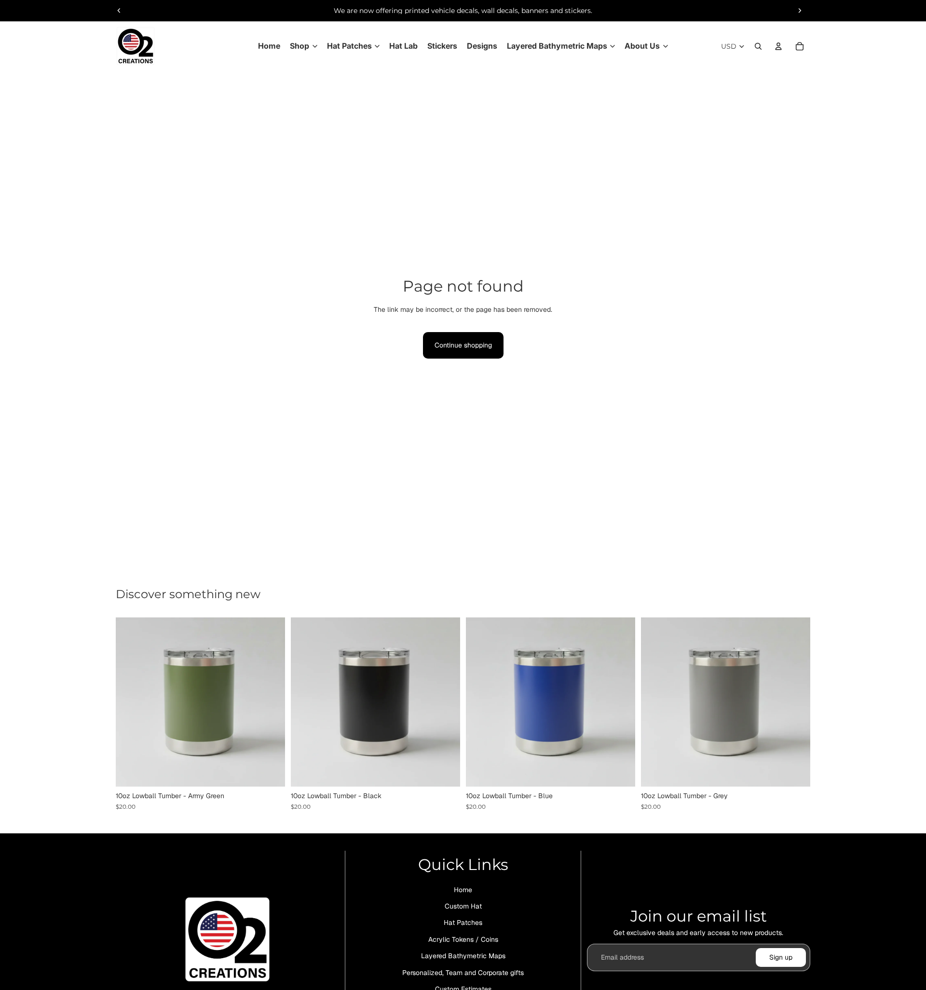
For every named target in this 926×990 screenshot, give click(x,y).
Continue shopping (463, 345)
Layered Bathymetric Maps (463, 955)
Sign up (780, 957)
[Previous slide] (119, 10)
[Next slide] (799, 10)
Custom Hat (463, 906)
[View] (270, 772)
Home (463, 889)
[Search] (758, 46)
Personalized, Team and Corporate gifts (463, 972)
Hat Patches (463, 923)
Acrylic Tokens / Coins (463, 939)
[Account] (778, 46)
